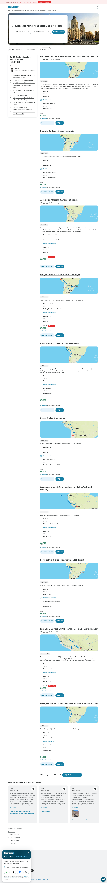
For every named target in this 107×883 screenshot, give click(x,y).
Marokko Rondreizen (14, 834)
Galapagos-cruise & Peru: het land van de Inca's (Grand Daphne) (23, 98)
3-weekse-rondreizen (51, 10)
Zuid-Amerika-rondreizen (29, 10)
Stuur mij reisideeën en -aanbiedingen (17, 867)
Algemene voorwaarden (42, 879)
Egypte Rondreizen (13, 840)
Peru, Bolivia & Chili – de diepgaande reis (23, 91)
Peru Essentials (45, 811)
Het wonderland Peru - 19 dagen (81, 820)
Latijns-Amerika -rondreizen (17, 10)
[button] (69, 118)
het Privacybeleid (14, 877)
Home (9, 10)
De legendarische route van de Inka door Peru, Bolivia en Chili (24, 113)
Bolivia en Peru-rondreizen (41, 10)
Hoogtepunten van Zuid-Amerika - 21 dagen (23, 86)
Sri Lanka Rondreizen (14, 837)
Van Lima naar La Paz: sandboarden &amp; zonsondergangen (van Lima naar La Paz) (22, 813)
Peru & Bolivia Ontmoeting (20, 95)
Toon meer (13, 807)
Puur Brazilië (11, 843)
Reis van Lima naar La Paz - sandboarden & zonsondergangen (22, 108)
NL (31, 870)
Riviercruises (11, 832)
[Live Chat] (103, 879)
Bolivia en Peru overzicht (16, 49)
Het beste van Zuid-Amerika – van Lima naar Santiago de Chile (24, 76)
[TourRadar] (13, 7)
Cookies (32, 879)
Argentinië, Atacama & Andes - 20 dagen (24, 83)
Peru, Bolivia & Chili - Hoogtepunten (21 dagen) (24, 103)
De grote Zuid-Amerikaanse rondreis (23, 80)
